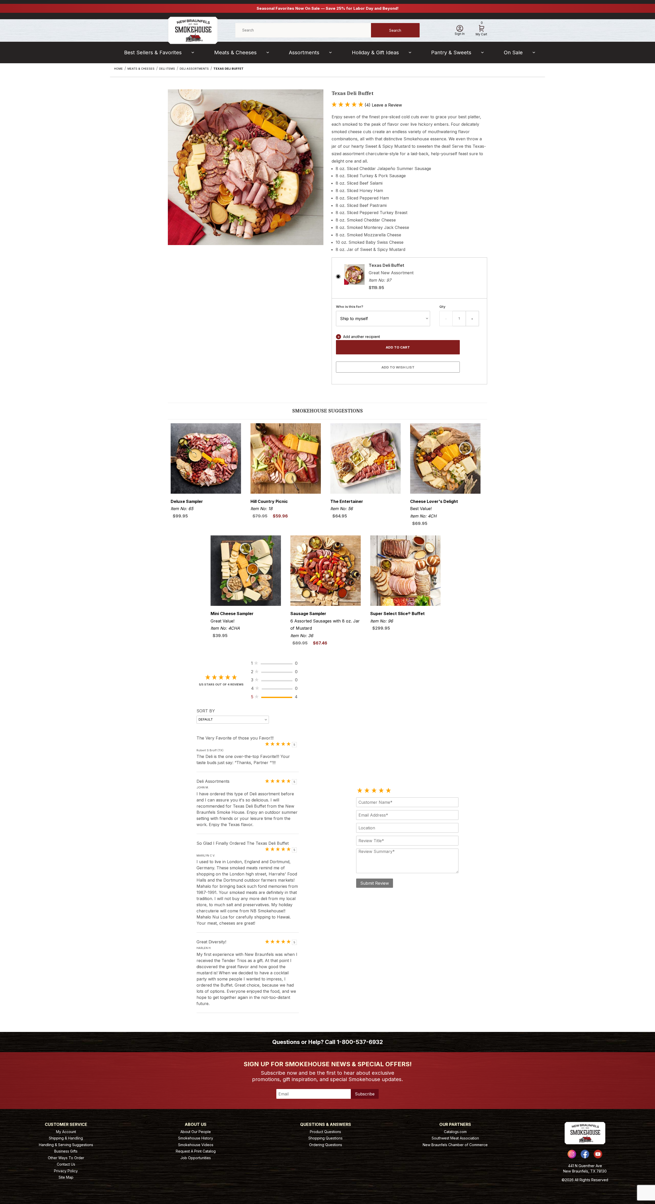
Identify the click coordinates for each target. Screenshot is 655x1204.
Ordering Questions (325, 1145)
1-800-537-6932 (360, 1042)
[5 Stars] (388, 790)
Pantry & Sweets (451, 52)
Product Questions (325, 1131)
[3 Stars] (374, 790)
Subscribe (365, 1093)
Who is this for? (349, 306)
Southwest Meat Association (455, 1138)
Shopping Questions (325, 1138)
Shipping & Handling (66, 1138)
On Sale (513, 52)
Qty (442, 306)
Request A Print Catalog (196, 1151)
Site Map (66, 1177)
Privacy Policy (66, 1171)
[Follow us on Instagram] (571, 1154)
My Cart (481, 29)
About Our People (195, 1131)
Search (395, 30)
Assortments (304, 52)
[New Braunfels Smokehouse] (193, 30)
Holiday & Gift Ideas (375, 52)
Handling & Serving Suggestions (66, 1145)
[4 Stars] (381, 790)
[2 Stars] (366, 790)
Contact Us (66, 1164)
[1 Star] (359, 790)
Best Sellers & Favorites (153, 52)
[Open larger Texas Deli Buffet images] (245, 171)
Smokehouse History (195, 1138)
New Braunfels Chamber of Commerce (455, 1145)
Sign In (460, 34)
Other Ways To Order (66, 1158)
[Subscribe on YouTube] (598, 1154)
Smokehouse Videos (195, 1145)
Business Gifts (66, 1151)
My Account (66, 1131)
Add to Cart (398, 347)
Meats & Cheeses (235, 52)
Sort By (205, 710)
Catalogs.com (455, 1131)
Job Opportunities (195, 1158)
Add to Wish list (397, 367)
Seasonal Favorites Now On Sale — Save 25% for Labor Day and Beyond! (328, 8)
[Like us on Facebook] (585, 1154)
